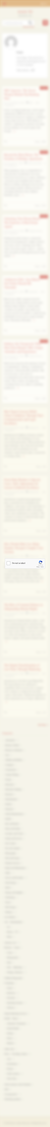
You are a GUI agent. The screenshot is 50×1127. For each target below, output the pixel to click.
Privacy (38, 566)
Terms (42, 566)
